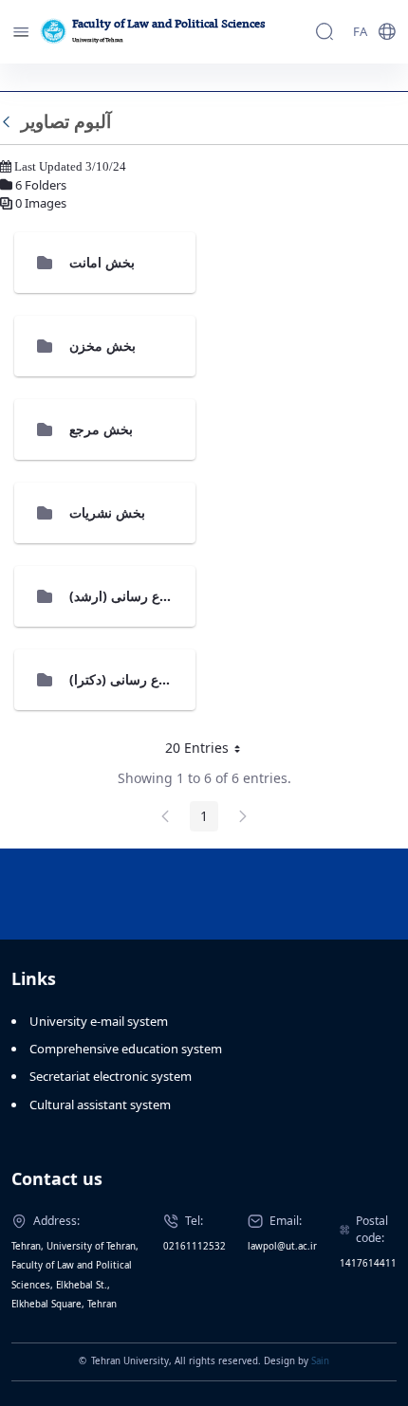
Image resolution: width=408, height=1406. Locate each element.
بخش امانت (102, 262)
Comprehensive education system (125, 1048)
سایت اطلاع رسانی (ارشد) (143, 596)
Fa (360, 31)
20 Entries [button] (209, 751)
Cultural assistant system (100, 1104)
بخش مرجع (101, 429)
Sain (320, 1361)
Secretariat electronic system (110, 1076)
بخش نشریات (107, 512)
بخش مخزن (102, 346)
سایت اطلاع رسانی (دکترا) (142, 679)
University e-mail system (98, 1021)
